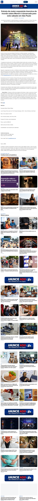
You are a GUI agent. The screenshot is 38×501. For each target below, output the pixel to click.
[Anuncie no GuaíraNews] (19, 6)
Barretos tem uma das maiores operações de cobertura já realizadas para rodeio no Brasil (27, 498)
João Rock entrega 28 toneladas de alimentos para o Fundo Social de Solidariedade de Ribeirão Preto (8, 498)
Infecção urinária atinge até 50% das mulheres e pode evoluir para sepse (9, 451)
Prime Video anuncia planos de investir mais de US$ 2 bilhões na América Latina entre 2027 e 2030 (28, 432)
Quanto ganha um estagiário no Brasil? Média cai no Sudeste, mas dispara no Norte (9, 232)
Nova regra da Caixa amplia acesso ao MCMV (27, 232)
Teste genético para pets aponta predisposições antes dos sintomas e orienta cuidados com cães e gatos (9, 366)
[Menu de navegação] (36, 2)
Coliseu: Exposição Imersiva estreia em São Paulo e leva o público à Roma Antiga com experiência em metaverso (9, 172)
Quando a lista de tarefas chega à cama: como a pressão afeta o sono (28, 469)
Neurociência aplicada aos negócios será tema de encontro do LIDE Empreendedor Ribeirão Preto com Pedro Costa (28, 271)
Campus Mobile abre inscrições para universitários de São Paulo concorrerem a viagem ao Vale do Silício (9, 319)
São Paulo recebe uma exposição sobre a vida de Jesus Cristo (9, 190)
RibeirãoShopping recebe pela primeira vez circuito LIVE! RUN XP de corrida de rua (9, 251)
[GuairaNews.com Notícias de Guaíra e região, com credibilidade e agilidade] (2, 2)
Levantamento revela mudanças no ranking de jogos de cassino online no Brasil (9, 432)
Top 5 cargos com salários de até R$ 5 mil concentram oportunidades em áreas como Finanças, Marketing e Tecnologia (9, 404)
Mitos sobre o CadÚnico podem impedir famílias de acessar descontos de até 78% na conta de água (9, 300)
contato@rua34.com (7, 75)
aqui (4, 102)
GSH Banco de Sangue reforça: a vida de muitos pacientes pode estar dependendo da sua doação (9, 338)
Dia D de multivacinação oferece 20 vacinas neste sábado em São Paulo (27, 171)
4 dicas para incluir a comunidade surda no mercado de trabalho (28, 385)
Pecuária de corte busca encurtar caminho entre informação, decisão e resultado (27, 366)
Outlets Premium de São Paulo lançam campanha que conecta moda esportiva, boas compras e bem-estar (28, 208)
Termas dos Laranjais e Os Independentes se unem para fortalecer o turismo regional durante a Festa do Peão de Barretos (28, 251)
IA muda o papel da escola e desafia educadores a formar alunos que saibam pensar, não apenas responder (28, 300)
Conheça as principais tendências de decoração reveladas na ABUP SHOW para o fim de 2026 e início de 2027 (27, 404)
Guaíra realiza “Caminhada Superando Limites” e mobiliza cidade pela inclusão (9, 270)
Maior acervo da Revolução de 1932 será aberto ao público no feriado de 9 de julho (9, 208)
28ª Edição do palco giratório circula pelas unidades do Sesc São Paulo (27, 190)
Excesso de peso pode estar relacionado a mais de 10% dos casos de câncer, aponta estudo (9, 470)
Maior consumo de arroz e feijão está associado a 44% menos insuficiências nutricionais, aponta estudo (9, 385)
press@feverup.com (12, 138)
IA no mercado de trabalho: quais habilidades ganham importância (26, 337)
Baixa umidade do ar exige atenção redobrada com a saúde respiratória (27, 319)
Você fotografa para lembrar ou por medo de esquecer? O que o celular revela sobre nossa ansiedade (27, 451)
